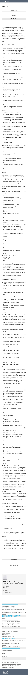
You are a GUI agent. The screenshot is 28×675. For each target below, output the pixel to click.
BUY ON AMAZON (8, 592)
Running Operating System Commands (10, 665)
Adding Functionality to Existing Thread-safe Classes (13, 640)
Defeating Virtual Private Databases (10, 662)
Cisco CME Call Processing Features (10, 620)
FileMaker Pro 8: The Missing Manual (10, 627)
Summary (4, 618)
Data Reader (4, 656)
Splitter (3, 653)
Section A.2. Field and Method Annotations (11, 646)
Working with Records (7, 634)
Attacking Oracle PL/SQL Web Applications (11, 664)
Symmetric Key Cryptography (8, 606)
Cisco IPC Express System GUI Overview (11, 623)
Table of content (14, 565)
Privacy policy (21, 669)
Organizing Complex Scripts (8, 636)
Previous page (14, 10)
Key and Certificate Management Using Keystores (13, 609)
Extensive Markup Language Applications (11, 621)
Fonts (3, 651)
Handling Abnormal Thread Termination (10, 643)
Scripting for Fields (6, 633)
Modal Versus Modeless (7, 650)
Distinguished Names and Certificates (10, 607)
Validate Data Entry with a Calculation (10, 631)
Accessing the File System (8, 667)
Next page (14, 15)
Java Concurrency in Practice (8, 638)
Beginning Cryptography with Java (10, 604)
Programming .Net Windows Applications (11, 648)
